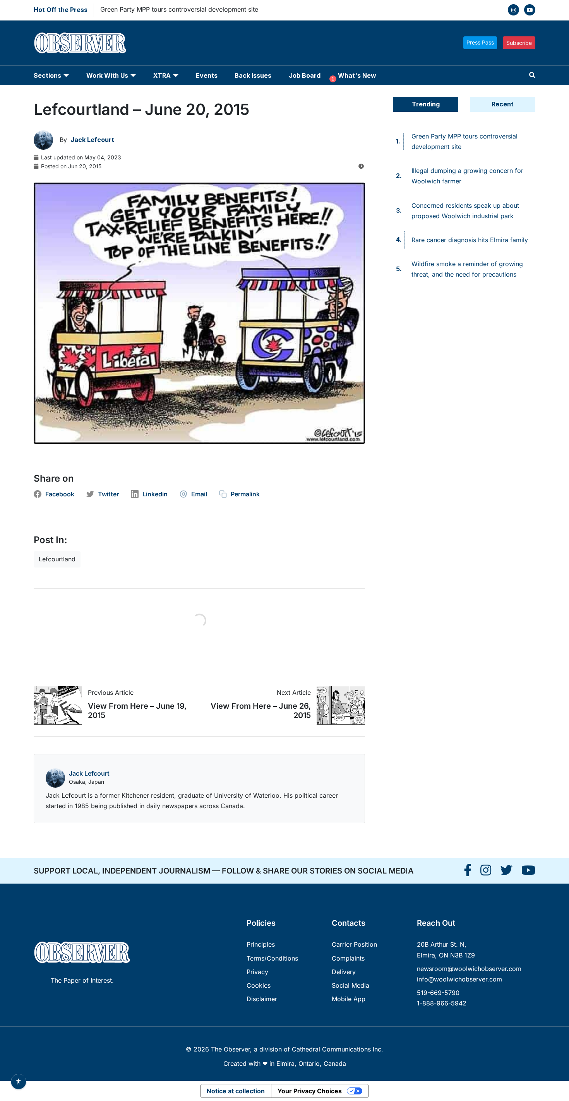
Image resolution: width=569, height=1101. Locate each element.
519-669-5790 (438, 993)
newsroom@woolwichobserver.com (469, 969)
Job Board (304, 75)
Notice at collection (236, 1091)
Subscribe (519, 42)
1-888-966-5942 (441, 1003)
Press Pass (480, 42)
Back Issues (253, 75)
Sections (47, 75)
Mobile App (348, 999)
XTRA (162, 75)
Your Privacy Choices (310, 1091)
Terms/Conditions (272, 958)
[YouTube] (529, 9)
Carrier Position (354, 944)
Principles (261, 944)
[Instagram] (513, 9)
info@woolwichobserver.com (459, 979)
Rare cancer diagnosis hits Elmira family (469, 240)
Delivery (344, 972)
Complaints (348, 958)
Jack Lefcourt (89, 773)
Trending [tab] (426, 104)
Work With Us (107, 75)
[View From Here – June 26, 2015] (338, 705)
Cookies (259, 985)
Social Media (350, 985)
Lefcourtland (57, 559)
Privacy (257, 972)
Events (207, 75)
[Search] (532, 75)
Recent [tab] (503, 104)
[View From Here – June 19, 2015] (61, 705)
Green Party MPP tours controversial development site (179, 9)
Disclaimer (262, 999)
